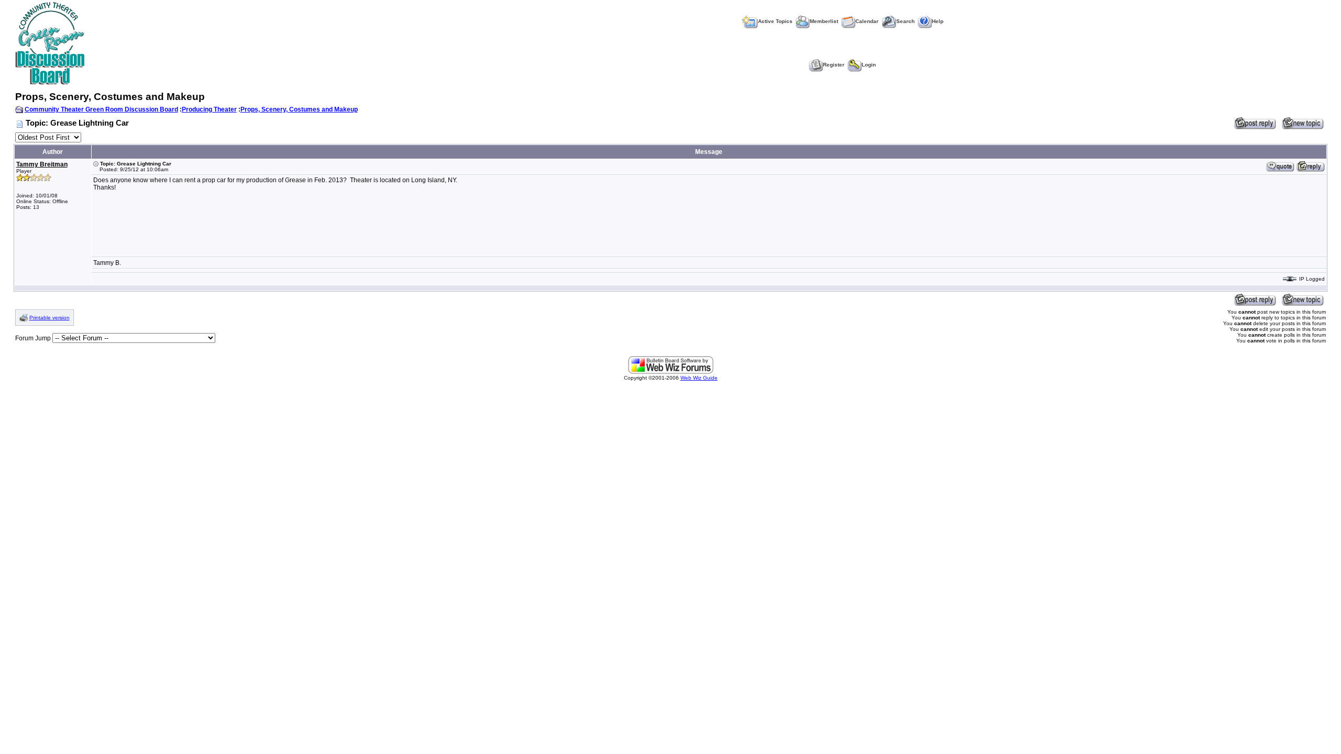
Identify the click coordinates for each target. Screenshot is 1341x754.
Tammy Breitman (42, 164)
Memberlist (824, 21)
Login (869, 65)
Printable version (49, 317)
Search (905, 21)
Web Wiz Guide (699, 378)
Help (937, 21)
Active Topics (775, 21)
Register (833, 65)
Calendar (866, 21)
